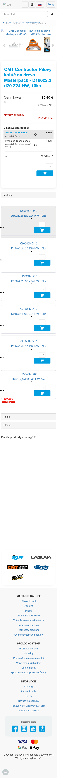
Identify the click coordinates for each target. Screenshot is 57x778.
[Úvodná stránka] (3, 22)
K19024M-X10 (28, 276)
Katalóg (28, 686)
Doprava (28, 606)
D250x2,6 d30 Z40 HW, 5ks (28, 379)
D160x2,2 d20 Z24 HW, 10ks (28, 216)
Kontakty (28, 653)
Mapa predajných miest (28, 663)
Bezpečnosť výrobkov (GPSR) (28, 705)
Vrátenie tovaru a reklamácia (28, 620)
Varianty (7, 195)
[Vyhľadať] (52, 14)
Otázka (7, 425)
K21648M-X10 (28, 341)
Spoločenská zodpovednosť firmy (28, 672)
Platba (28, 610)
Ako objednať (28, 601)
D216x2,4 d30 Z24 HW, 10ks (28, 314)
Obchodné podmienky (28, 615)
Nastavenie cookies (28, 710)
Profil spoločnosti (28, 648)
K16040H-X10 (28, 243)
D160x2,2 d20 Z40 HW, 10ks (28, 248)
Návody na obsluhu (28, 700)
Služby (28, 696)
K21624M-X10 (28, 308)
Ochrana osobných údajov (28, 634)
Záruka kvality (28, 691)
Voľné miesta (29, 667)
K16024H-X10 (28, 211)
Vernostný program (28, 630)
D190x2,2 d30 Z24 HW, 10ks (28, 281)
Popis (6, 416)
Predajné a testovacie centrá (28, 658)
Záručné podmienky (28, 625)
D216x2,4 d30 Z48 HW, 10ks (28, 346)
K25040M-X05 (28, 374)
